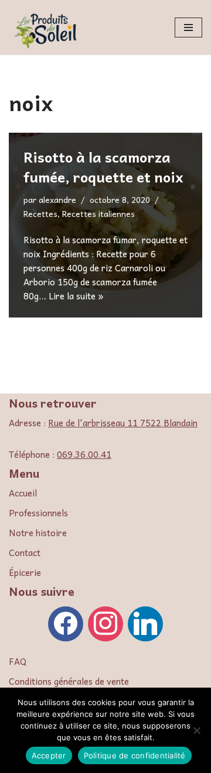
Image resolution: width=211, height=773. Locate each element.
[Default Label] (145, 622)
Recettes (40, 214)
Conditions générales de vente (69, 681)
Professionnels (38, 513)
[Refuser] (196, 730)
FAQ (17, 661)
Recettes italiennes (98, 214)
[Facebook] (65, 622)
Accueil (23, 493)
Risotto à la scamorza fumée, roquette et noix (103, 167)
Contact (24, 553)
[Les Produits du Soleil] (47, 30)
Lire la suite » (76, 296)
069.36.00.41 (84, 454)
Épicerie (25, 572)
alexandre (57, 200)
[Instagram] (105, 622)
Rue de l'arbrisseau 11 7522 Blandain (123, 423)
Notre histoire (38, 533)
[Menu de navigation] (188, 27)
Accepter (49, 755)
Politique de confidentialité (135, 755)
